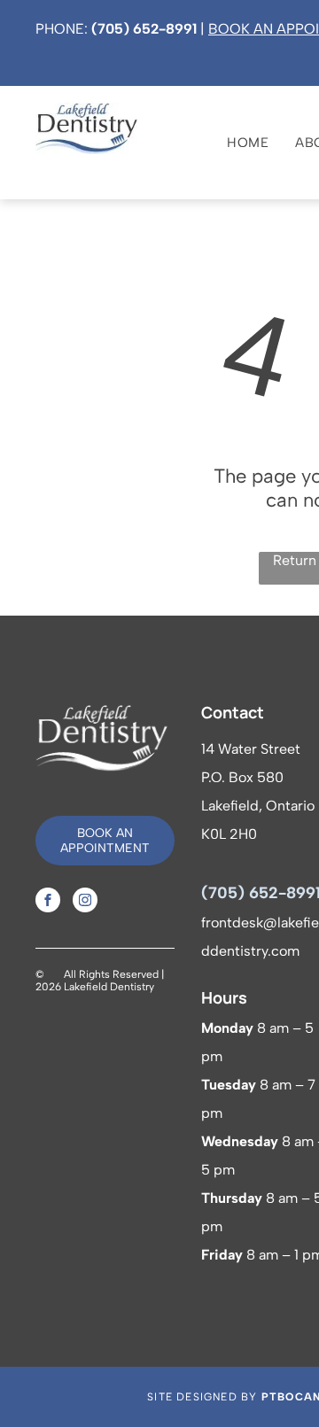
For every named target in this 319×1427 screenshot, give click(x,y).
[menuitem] (234, 143)
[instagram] (85, 902)
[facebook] (47, 902)
